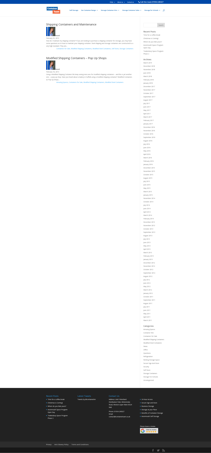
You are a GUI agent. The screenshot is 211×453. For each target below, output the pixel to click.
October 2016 (148, 134)
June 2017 (146, 107)
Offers (145, 350)
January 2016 (148, 164)
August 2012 (147, 276)
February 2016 (148, 161)
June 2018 (146, 73)
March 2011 (147, 320)
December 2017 (149, 86)
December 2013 (149, 222)
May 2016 (146, 151)
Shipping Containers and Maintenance (71, 24)
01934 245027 (157, 2)
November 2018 (149, 69)
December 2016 (149, 127)
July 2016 (146, 144)
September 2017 (149, 97)
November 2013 (149, 225)
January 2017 (148, 124)
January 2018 (148, 83)
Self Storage (73, 10)
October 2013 (148, 229)
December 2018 (149, 66)
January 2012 (148, 293)
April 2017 (146, 114)
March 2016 (147, 158)
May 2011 (146, 314)
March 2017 (147, 117)
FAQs (111, 2)
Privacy (49, 444)
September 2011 (149, 300)
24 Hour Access (147, 399)
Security (146, 367)
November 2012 (149, 266)
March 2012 (147, 290)
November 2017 (149, 90)
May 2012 (146, 286)
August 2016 (147, 141)
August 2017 (147, 100)
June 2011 (146, 310)
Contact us (130, 2)
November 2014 (149, 198)
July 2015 (146, 181)
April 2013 (146, 249)
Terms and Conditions (80, 444)
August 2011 (147, 303)
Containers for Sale (63, 49)
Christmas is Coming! (150, 38)
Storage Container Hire (109, 10)
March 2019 (147, 63)
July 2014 (146, 205)
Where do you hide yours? (152, 42)
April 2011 (146, 317)
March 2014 (147, 215)
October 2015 (148, 175)
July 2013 (146, 239)
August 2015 (147, 178)
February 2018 (148, 80)
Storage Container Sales (130, 10)
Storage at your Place (149, 410)
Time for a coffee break (151, 35)
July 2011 (146, 307)
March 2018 (147, 76)
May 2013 (146, 246)
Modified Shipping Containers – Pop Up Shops (76, 58)
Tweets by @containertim (86, 399)
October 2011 (148, 297)
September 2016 (149, 137)
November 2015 (149, 171)
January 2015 (148, 195)
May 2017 (146, 110)
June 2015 (146, 185)
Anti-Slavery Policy (61, 444)
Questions (147, 353)
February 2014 (148, 219)
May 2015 (146, 188)
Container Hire (148, 333)
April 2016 (146, 154)
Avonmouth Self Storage (150, 416)
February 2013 (148, 256)
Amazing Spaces (62, 82)
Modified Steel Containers (102, 49)
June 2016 (146, 147)
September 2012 (149, 273)
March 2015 (147, 192)
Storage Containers (126, 49)
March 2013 (147, 252)
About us (120, 2)
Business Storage (148, 406)
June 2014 (146, 208)
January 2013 (148, 259)
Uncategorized (148, 380)
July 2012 (146, 280)
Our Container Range (88, 10)
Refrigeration (148, 356)
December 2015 (149, 168)
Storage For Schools (150, 377)
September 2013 (149, 232)
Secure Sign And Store (151, 363)
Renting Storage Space (151, 360)
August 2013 (147, 236)
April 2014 (146, 212)
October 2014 (148, 202)
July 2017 (146, 103)
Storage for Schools (151, 10)
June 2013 (146, 242)
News (145, 346)
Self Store (115, 49)
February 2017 (148, 120)
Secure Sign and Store (149, 403)
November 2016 (149, 131)
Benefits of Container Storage (152, 413)
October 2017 (148, 93)
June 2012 (146, 283)
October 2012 (148, 269)
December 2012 (149, 263)
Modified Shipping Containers (81, 49)
